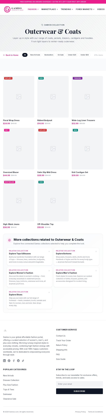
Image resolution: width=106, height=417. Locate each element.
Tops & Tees (8, 389)
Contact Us (60, 336)
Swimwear (7, 394)
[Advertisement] (53, 65)
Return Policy (61, 345)
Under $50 (85, 55)
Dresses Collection (11, 380)
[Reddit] (18, 360)
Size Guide (60, 359)
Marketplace (48, 9)
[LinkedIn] (4, 360)
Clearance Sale (9, 399)
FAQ (58, 354)
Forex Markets (84, 9)
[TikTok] (23, 360)
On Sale (61, 55)
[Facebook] (13, 360)
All (25, 55)
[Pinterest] (9, 360)
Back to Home (12, 55)
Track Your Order (63, 340)
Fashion (32, 9)
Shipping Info (61, 350)
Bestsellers (48, 55)
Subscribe (79, 391)
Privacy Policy (80, 412)
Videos (101, 9)
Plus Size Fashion (10, 385)
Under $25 (72, 55)
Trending (66, 9)
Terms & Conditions (95, 412)
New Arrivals (35, 55)
